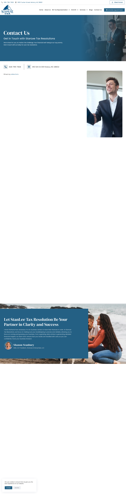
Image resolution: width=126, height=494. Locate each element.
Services (82, 10)
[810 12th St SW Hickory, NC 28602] (29, 67)
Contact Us (98, 10)
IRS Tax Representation (60, 10)
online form (14, 74)
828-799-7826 (15, 67)
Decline (17, 488)
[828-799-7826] (6, 67)
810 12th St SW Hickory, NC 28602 (45, 67)
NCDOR (73, 10)
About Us (48, 10)
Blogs (91, 10)
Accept (8, 488)
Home (41, 10)
